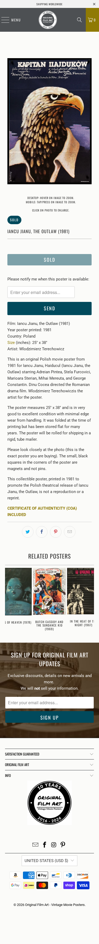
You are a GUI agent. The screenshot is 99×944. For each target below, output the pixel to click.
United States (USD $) (46, 860)
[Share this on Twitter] (28, 532)
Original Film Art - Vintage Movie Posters (55, 905)
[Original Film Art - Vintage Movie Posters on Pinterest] (63, 845)
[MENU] (2, 20)
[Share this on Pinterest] (56, 532)
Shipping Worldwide (49, 4)
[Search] (79, 20)
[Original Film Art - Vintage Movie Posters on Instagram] (54, 845)
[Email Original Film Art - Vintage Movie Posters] (36, 845)
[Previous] (11, 122)
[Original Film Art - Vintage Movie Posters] (47, 20)
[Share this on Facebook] (42, 532)
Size (11, 342)
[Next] (87, 122)
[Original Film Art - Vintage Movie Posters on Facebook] (45, 845)
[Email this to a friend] (70, 532)
